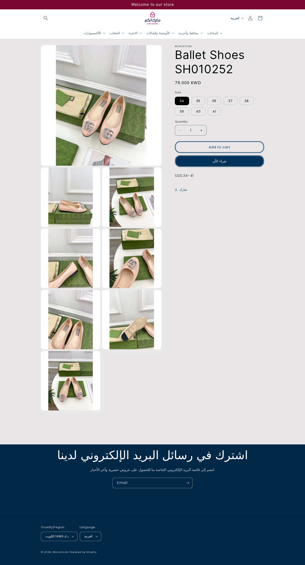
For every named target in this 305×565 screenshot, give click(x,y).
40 (198, 111)
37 (230, 101)
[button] (46, 18)
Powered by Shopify (83, 552)
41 (214, 111)
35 (198, 101)
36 (214, 101)
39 (182, 111)
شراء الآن (219, 161)
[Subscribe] (187, 483)
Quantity (181, 121)
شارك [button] (183, 189)
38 (246, 101)
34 (182, 101)
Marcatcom (61, 552)
